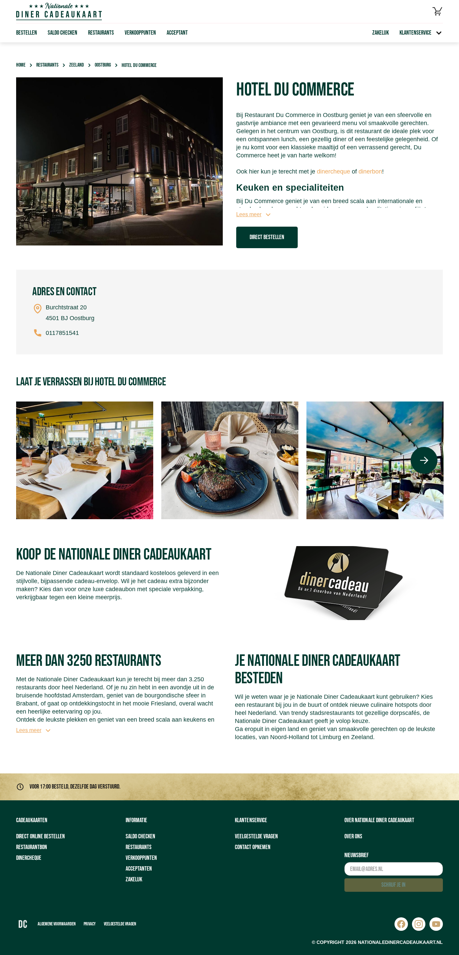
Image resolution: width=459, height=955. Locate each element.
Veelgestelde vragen (256, 836)
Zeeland (76, 65)
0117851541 (62, 333)
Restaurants (101, 32)
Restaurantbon (31, 847)
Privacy (90, 924)
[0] (437, 11)
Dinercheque (28, 858)
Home (21, 65)
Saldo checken (62, 32)
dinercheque (333, 171)
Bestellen (26, 32)
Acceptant (177, 32)
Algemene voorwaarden (57, 924)
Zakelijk (380, 32)
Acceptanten (139, 868)
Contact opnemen (252, 847)
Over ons (353, 836)
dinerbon (370, 171)
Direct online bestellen (40, 836)
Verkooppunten (140, 32)
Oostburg (103, 65)
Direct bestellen (267, 237)
